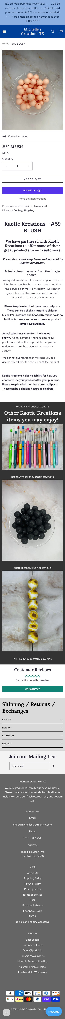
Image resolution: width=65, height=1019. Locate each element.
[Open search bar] (52, 31)
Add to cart (32, 179)
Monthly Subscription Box (32, 961)
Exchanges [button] (8, 735)
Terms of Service (32, 894)
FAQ (32, 900)
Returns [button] (7, 727)
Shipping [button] (6, 719)
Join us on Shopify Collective (33, 921)
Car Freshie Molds (32, 945)
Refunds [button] (7, 743)
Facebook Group (32, 905)
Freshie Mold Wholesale (32, 972)
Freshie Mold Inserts (33, 956)
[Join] (53, 766)
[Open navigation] (4, 31)
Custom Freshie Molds (32, 967)
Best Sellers (32, 939)
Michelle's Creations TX (32, 31)
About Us (32, 873)
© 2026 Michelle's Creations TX (23, 1009)
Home (5, 43)
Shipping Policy (32, 878)
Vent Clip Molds (32, 950)
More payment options (32, 198)
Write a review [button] (32, 688)
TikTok (32, 916)
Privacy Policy (32, 889)
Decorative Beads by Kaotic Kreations (32, 477)
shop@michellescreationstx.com (32, 824)
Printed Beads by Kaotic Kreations (32, 658)
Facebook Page (32, 911)
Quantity (7, 159)
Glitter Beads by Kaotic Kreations (32, 568)
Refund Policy (32, 883)
